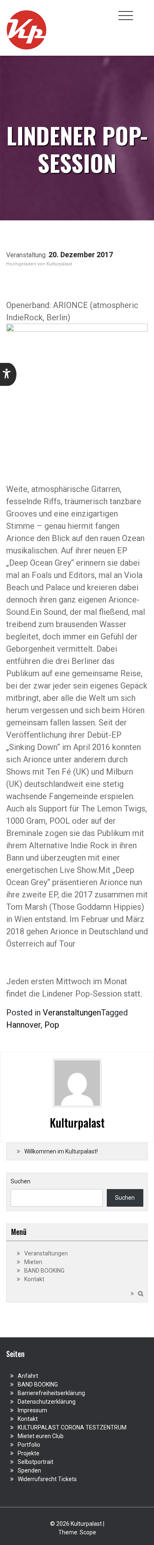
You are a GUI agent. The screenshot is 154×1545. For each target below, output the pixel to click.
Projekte (28, 1453)
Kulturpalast (59, 264)
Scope (88, 1532)
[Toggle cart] (143, 11)
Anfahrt (28, 1376)
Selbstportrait (35, 1462)
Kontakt (34, 1279)
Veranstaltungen (72, 1012)
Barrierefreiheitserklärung (51, 1393)
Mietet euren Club (41, 1436)
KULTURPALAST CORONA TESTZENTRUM (72, 1427)
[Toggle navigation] (125, 15)
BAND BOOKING (44, 1270)
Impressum (32, 1410)
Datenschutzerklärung (47, 1401)
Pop (51, 1025)
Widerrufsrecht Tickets (47, 1479)
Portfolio (29, 1444)
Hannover (23, 1025)
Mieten (33, 1262)
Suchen (20, 1181)
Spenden (29, 1470)
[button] (8, 374)
